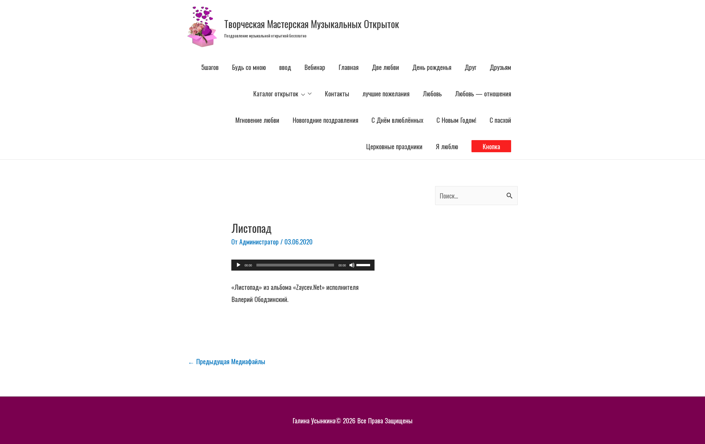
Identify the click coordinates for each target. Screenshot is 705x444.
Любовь (432, 93)
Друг (470, 67)
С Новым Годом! (456, 120)
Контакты (337, 93)
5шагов (210, 67)
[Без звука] (352, 265)
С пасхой (500, 120)
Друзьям (500, 67)
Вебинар (314, 67)
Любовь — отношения (483, 93)
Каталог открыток (275, 93)
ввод (285, 67)
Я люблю (447, 146)
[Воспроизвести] (238, 265)
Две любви (385, 67)
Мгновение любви (257, 120)
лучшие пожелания (386, 93)
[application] (303, 265)
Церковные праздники (394, 146)
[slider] (364, 264)
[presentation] (301, 93)
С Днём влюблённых (397, 120)
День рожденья (431, 67)
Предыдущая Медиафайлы (226, 361)
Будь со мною (249, 67)
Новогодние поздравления (325, 120)
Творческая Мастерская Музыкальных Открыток (311, 24)
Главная (348, 67)
